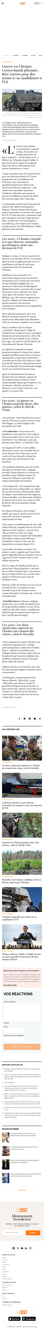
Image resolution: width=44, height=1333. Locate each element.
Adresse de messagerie (14, 1035)
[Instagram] (30, 1248)
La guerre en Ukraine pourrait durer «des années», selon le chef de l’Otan (20, 405)
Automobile (5, 1271)
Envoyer (33, 1233)
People (4, 1274)
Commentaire (9, 1002)
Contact (4, 1298)
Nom (6, 1027)
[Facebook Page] (13, 1248)
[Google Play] (29, 1318)
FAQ (3, 1296)
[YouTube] (22, 1248)
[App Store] (14, 1318)
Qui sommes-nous (7, 1285)
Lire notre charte (10, 985)
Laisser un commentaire (22, 1047)
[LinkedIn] (26, 1248)
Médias (4, 1269)
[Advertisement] (22, 30)
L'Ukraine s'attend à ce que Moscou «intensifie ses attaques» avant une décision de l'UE (21, 243)
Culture (4, 1267)
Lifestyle (4, 1276)
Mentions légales (7, 1305)
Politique (16, 55)
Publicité (4, 1287)
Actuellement (6, 55)
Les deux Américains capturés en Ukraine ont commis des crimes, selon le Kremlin (18, 629)
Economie (25, 55)
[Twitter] (18, 1248)
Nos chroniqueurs (7, 1279)
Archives (4, 1290)
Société (33, 55)
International (7, 62)
